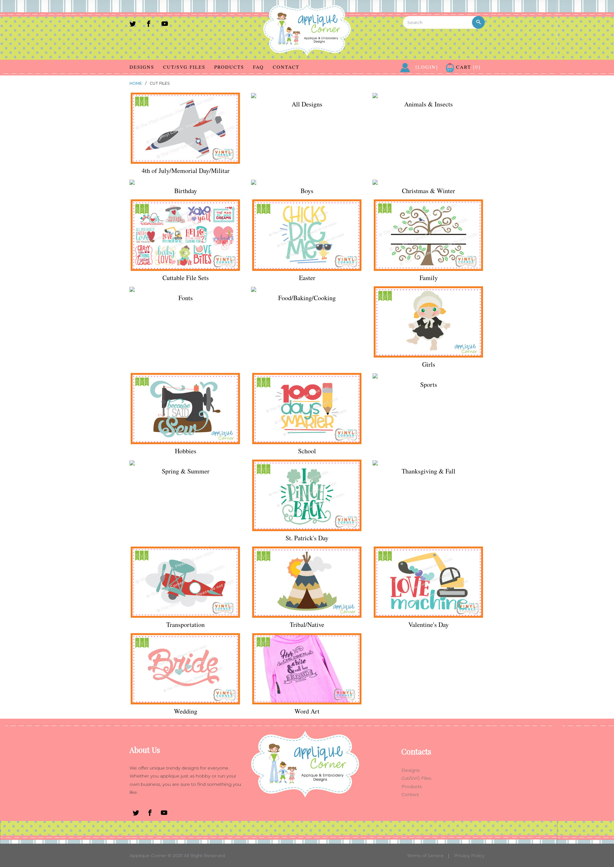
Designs (142, 67)
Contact (286, 67)
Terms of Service (425, 855)
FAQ (258, 67)
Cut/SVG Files (184, 67)
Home (136, 83)
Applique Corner (148, 855)
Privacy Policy (469, 855)
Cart (467, 67)
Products (229, 67)
